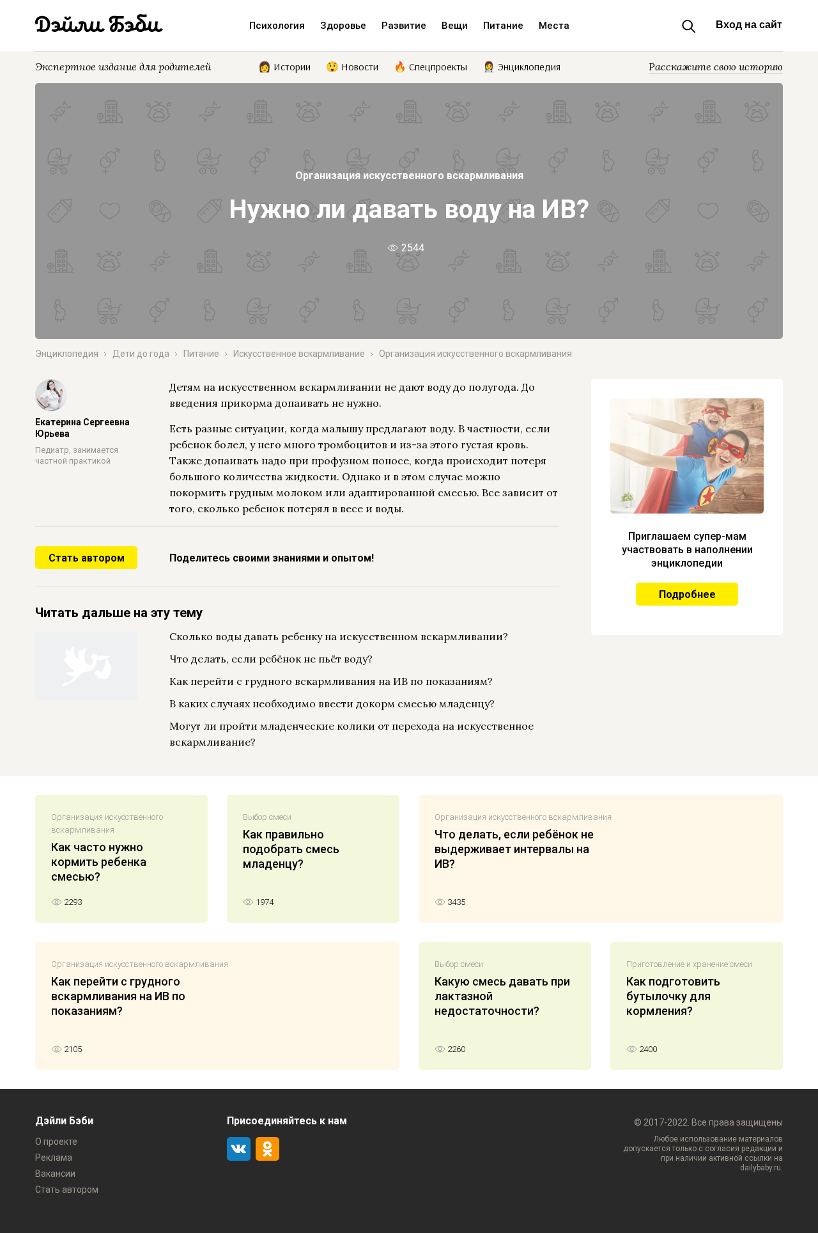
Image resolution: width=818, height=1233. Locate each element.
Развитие (404, 25)
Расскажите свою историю (716, 66)
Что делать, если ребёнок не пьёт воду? (271, 658)
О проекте (56, 1141)
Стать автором (87, 558)
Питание (503, 25)
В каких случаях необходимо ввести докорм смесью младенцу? (332, 703)
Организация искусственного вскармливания (409, 175)
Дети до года (140, 354)
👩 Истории (284, 66)
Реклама (53, 1157)
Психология (277, 25)
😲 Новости (352, 66)
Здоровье (343, 25)
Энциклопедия (66, 354)
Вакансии (55, 1173)
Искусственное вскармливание (299, 354)
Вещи (455, 25)
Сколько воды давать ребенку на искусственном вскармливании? (338, 636)
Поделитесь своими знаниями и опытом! (271, 558)
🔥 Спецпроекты (430, 66)
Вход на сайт (749, 24)
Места (554, 25)
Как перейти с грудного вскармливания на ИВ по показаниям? (331, 681)
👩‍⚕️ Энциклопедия (521, 66)
